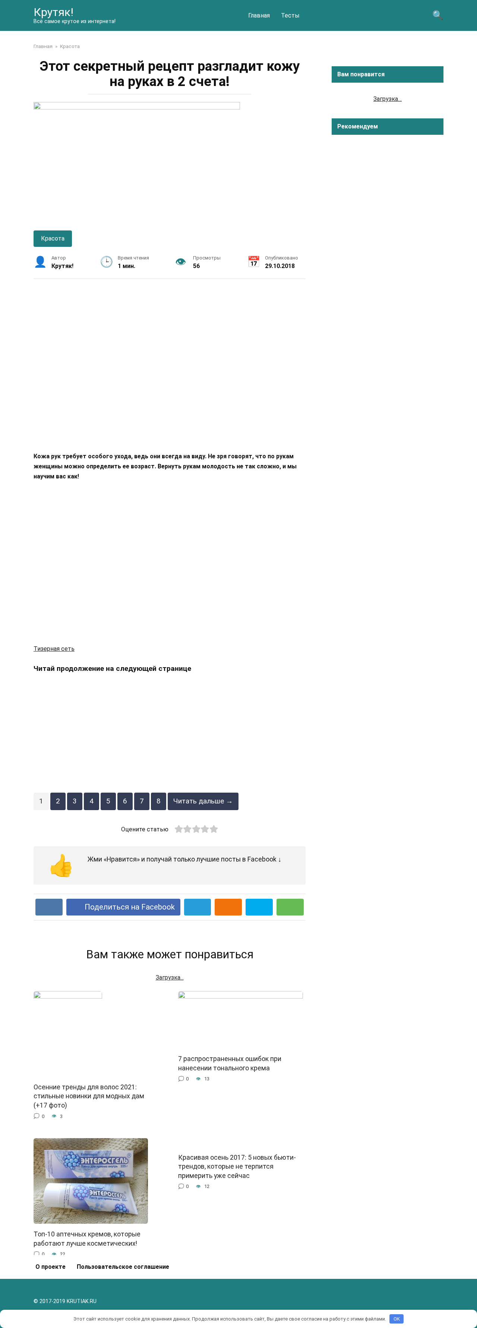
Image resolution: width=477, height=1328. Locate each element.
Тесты (290, 15)
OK (397, 1319)
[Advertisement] (169, 364)
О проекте (50, 1266)
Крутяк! (53, 12)
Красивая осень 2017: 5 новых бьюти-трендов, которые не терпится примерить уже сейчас (237, 1166)
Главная (259, 15)
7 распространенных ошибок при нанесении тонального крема (229, 1063)
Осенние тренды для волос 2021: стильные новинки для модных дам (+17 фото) (89, 1096)
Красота (52, 238)
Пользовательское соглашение (123, 1266)
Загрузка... (170, 977)
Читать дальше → (203, 801)
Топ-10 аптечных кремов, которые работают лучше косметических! (87, 1238)
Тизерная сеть (54, 648)
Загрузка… (387, 98)
